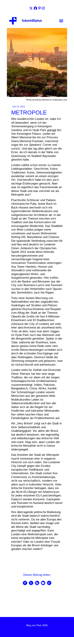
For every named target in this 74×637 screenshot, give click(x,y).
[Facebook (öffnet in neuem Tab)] (35, 8)
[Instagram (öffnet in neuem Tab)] (43, 8)
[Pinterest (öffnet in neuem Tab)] (39, 8)
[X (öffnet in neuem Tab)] (31, 8)
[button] (61, 21)
